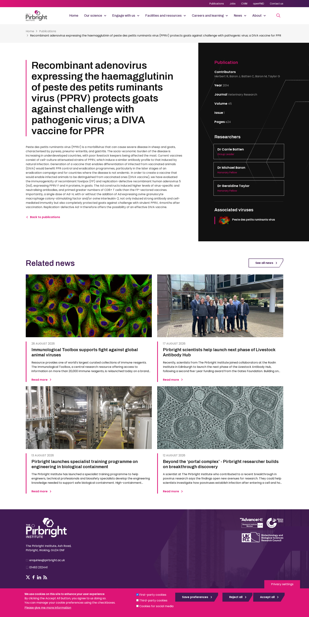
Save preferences (195, 597)
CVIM (244, 3)
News (238, 15)
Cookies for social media (156, 606)
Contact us (276, 3)
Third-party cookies (153, 600)
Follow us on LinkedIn (39, 577)
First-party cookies (152, 595)
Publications (216, 3)
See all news (264, 263)
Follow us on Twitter (28, 577)
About (257, 15)
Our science (93, 15)
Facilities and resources (163, 15)
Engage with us (123, 15)
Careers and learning (208, 15)
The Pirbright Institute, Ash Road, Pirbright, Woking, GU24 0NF (48, 548)
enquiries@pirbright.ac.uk (47, 560)
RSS (45, 577)
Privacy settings (282, 584)
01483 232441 (38, 567)
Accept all (267, 597)
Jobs (233, 3)
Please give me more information (47, 608)
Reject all (235, 597)
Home (73, 15)
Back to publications (45, 217)
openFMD (258, 3)
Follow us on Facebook (33, 577)
